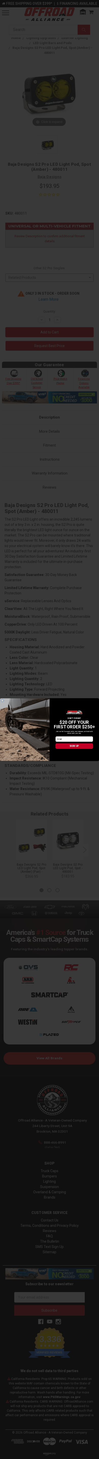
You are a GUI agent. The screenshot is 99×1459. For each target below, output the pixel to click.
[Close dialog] (2, 700)
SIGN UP (74, 745)
